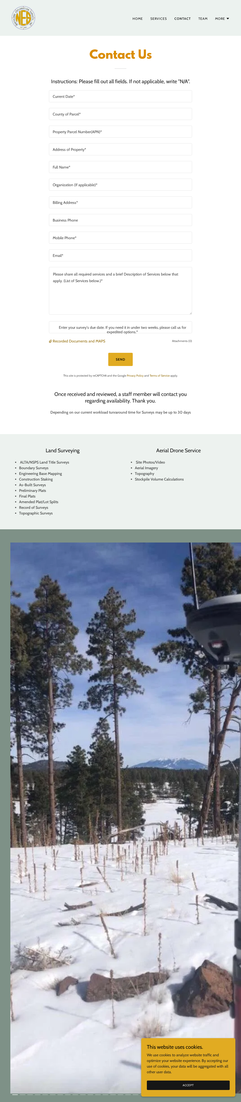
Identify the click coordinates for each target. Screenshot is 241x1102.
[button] (222, 18)
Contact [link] (182, 18)
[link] (23, 17)
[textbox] (120, 96)
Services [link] (158, 18)
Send (120, 359)
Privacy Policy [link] (135, 375)
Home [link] (138, 18)
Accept (188, 1085)
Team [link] (203, 18)
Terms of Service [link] (160, 375)
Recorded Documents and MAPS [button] (79, 341)
